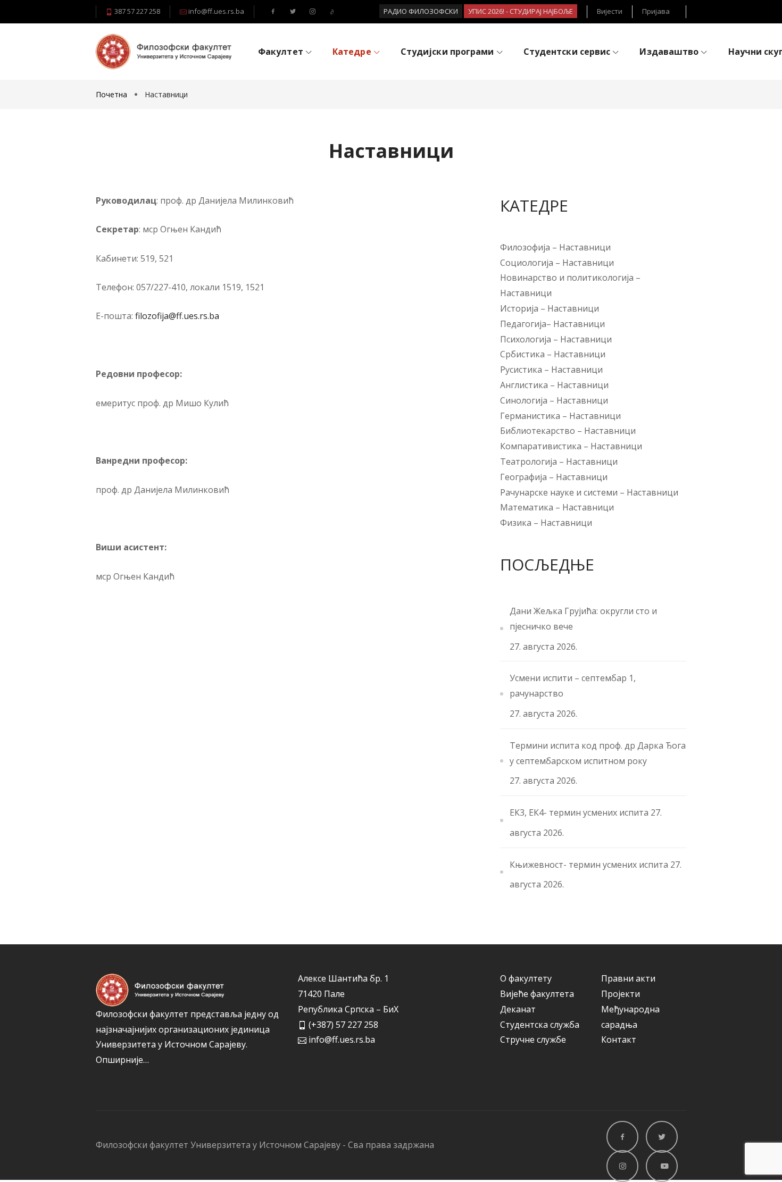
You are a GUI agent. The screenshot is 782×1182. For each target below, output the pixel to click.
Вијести (609, 11)
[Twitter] (291, 11)
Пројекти (620, 994)
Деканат (518, 1009)
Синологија (523, 400)
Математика (526, 507)
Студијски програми (447, 51)
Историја (520, 308)
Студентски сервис (567, 51)
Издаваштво (668, 51)
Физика (515, 523)
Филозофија (525, 247)
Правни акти (628, 978)
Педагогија (523, 324)
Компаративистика (540, 446)
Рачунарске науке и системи (559, 492)
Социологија (526, 263)
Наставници (585, 247)
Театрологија (528, 461)
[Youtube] (330, 11)
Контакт (618, 1039)
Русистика (522, 369)
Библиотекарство (537, 431)
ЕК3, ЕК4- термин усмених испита (579, 812)
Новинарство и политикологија (567, 277)
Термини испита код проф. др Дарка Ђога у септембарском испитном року (598, 753)
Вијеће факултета (537, 994)
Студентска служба (539, 1024)
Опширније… (122, 1060)
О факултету (526, 978)
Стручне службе (533, 1039)
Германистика (530, 416)
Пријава (656, 11)
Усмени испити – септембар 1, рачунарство (573, 685)
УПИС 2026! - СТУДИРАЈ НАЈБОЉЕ (520, 11)
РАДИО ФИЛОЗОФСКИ (421, 11)
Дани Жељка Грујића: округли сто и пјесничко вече (583, 618)
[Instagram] (311, 11)
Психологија (526, 339)
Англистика (524, 385)
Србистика (523, 354)
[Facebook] (271, 11)
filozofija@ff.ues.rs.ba (177, 316)
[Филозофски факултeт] (163, 51)
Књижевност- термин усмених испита (589, 864)
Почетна (112, 94)
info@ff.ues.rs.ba (215, 11)
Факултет (280, 51)
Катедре (351, 51)
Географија (523, 477)
